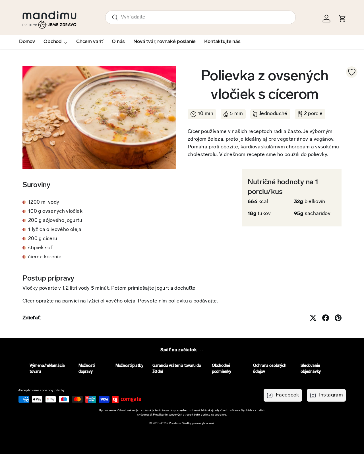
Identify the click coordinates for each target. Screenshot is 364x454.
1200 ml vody (43, 202)
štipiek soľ (40, 248)
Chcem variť (89, 41)
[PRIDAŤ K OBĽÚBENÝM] (351, 72)
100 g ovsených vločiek (55, 211)
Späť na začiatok (179, 350)
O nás (118, 41)
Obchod (53, 41)
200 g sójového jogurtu (55, 220)
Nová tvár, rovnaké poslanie (164, 41)
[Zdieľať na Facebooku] (325, 318)
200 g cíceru (42, 239)
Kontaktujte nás (222, 41)
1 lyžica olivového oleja (55, 229)
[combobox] (200, 17)
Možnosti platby (129, 366)
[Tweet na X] (313, 318)
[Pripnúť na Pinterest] (338, 318)
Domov (27, 41)
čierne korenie (44, 257)
